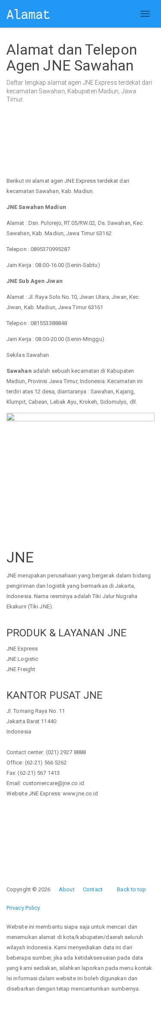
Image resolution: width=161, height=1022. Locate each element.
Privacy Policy (23, 908)
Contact (93, 889)
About (67, 889)
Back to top (131, 889)
